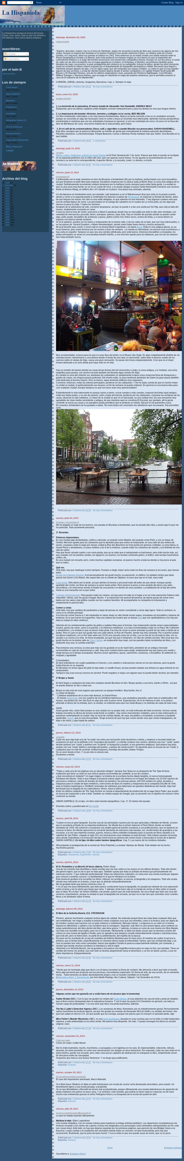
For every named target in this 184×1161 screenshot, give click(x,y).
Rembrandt (133, 197)
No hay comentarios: (103, 86)
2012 (7, 198)
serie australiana (111, 1019)
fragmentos (85, 854)
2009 (7, 207)
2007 (7, 212)
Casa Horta (61, 582)
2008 (7, 209)
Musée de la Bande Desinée (70, 575)
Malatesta (10, 100)
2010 (7, 204)
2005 (7, 217)
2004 (7, 220)
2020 (7, 183)
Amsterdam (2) (62, 177)
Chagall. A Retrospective (68, 595)
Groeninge (72, 698)
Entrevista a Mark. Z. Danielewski (73, 977)
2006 (7, 214)
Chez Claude (96, 640)
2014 (7, 193)
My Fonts (93, 806)
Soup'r (70, 718)
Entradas (11, 54)
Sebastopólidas (8, 74)
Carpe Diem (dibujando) (17, 140)
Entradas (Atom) (78, 1154)
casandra (60, 737)
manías (95, 854)
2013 (7, 196)
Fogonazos (11, 107)
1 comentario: (100, 141)
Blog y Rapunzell (14, 146)
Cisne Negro (12, 87)
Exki (140, 618)
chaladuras (73, 854)
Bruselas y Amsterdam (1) (67, 522)
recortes (59, 153)
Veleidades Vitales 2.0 (16, 120)
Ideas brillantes (13, 94)
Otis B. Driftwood (14, 127)
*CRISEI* (10, 151)
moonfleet (11, 114)
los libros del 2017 (63, 98)
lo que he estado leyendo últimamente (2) (73, 1113)
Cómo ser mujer (63, 1040)
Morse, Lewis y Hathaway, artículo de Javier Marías (81, 155)
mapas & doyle (62, 41)
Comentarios (12, 59)
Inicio (110, 1147)
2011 (7, 201)
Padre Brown (120, 999)
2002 (7, 225)
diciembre (8, 185)
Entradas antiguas (173, 1147)
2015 (7, 191)
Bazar (139, 227)
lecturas (72, 1065)
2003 (7, 222)
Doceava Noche (13, 133)
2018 (7, 188)
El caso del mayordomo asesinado (71, 1077)
